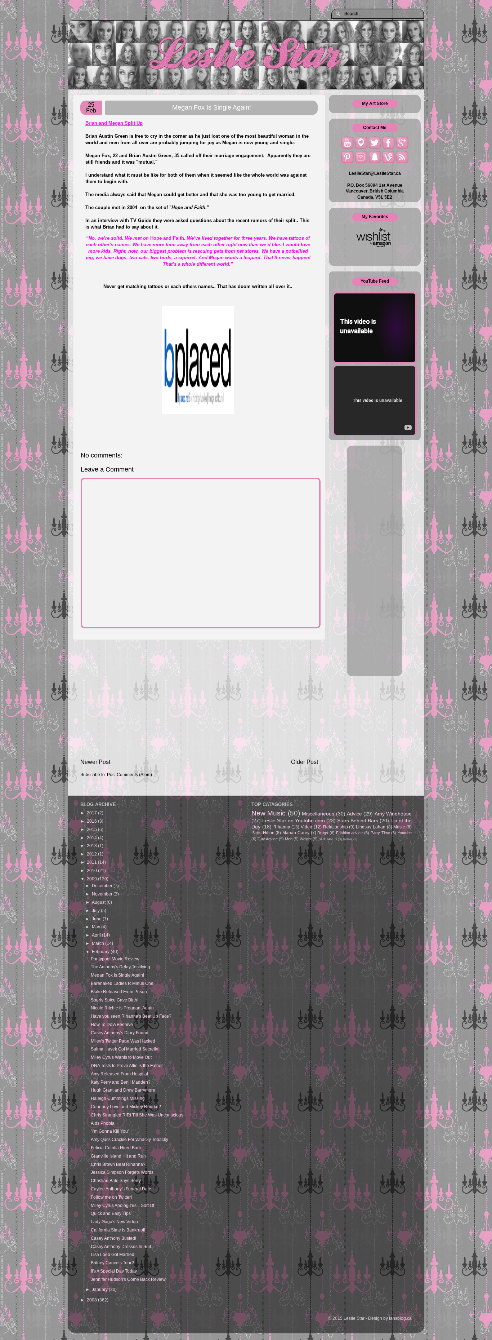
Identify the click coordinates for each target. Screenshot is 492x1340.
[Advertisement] (199, 698)
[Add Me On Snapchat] (374, 157)
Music (399, 826)
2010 (92, 870)
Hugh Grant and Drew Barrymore (123, 1090)
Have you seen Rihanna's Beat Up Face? (131, 1016)
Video (306, 826)
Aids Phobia (103, 1123)
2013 (92, 845)
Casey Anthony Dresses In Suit (121, 1246)
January (100, 1289)
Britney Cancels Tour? (112, 1262)
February (101, 951)
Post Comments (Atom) (129, 774)
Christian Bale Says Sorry (116, 1180)
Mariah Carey (295, 832)
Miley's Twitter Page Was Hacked (123, 1041)
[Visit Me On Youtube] (347, 142)
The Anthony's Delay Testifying (120, 966)
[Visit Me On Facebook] (388, 142)
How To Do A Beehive (112, 1024)
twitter (347, 839)
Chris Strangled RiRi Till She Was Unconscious (137, 1115)
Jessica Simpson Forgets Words (122, 1172)
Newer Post (95, 762)
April (97, 935)
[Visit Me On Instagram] (361, 157)
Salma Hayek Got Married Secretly (124, 1049)
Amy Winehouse (393, 814)
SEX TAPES (328, 839)
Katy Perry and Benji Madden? (121, 1082)
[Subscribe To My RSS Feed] (402, 157)
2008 (92, 1299)
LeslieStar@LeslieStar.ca (375, 173)
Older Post (304, 762)
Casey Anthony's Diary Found (119, 1032)
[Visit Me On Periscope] (361, 142)
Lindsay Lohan (370, 826)
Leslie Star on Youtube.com (293, 820)
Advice (354, 814)
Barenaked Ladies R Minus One (122, 983)
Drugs (322, 833)
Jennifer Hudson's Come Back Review (128, 1279)
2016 (92, 821)
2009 (92, 878)
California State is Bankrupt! (118, 1230)
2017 (92, 812)
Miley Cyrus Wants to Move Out (121, 1057)
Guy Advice (268, 839)
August (99, 902)
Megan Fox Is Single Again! (117, 975)
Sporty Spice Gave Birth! (114, 1000)
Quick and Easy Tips (111, 1213)
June (97, 918)
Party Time (380, 833)
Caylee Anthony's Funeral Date (121, 1188)
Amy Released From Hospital (119, 1073)
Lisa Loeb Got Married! (113, 1254)
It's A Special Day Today (114, 1271)
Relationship (335, 826)
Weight (306, 839)
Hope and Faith (188, 207)
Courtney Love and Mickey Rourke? (126, 1106)
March (98, 943)
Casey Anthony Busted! (113, 1238)
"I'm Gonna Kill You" (110, 1131)
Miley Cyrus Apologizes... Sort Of (122, 1205)
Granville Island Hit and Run (118, 1156)
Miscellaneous (318, 814)
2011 (92, 862)
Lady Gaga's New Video (114, 1221)
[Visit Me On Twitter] (374, 142)
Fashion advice (349, 833)
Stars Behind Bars (357, 820)
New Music (268, 813)
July (96, 910)
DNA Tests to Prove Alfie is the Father (127, 1065)
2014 (92, 837)
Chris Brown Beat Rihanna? (118, 1164)
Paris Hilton (262, 832)
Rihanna (281, 826)
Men (288, 839)
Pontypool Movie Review (115, 958)
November (102, 894)
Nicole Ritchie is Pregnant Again (122, 1007)
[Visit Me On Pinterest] (347, 157)
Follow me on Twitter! (111, 1197)
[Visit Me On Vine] (388, 157)
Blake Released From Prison (119, 991)
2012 (92, 854)
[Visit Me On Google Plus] (402, 142)
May (96, 926)
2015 (92, 829)
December (102, 885)
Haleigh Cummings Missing (118, 1098)
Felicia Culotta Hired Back (116, 1147)
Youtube (405, 833)
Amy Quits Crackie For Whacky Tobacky (129, 1139)
